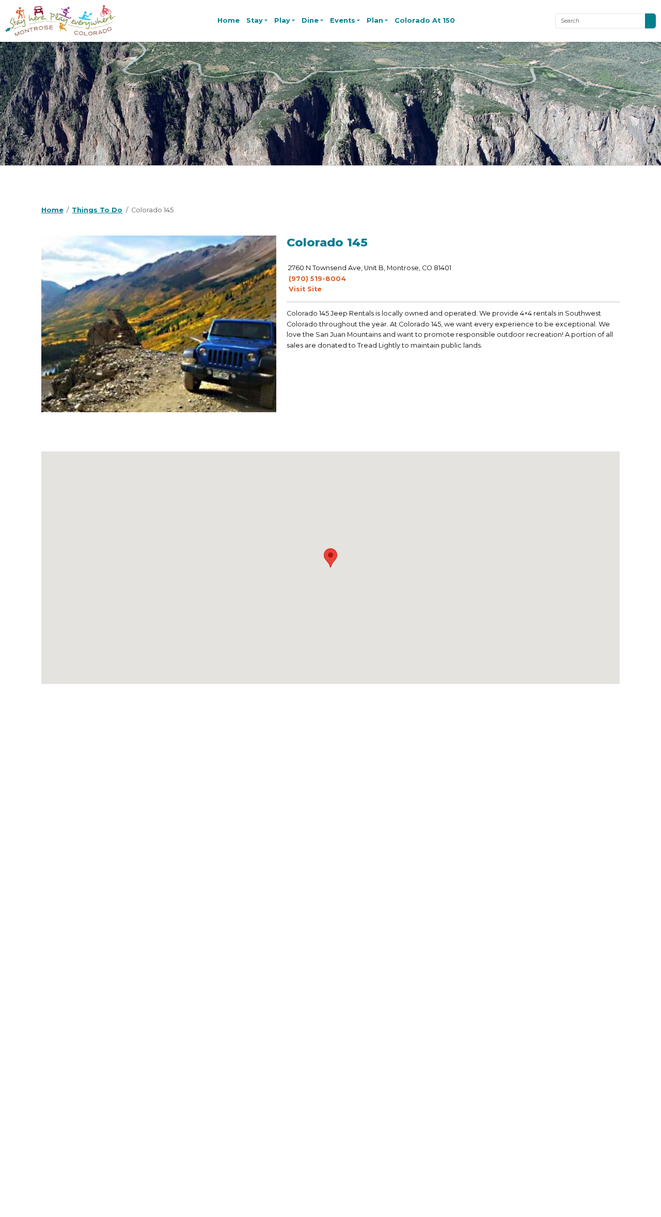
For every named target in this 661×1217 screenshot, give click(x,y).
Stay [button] (254, 20)
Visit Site (304, 289)
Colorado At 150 (425, 20)
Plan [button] (375, 20)
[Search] (650, 20)
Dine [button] (310, 20)
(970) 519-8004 (316, 279)
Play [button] (282, 20)
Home (228, 20)
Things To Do (97, 210)
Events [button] (342, 20)
